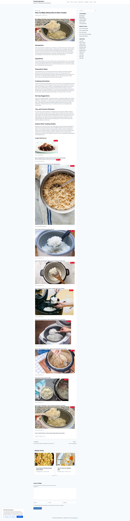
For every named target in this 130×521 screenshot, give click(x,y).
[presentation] (44, 459)
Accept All (20, 516)
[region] (13, 513)
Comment (35, 486)
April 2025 (81, 58)
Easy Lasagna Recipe (83, 30)
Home (68, 2)
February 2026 (82, 42)
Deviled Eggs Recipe (83, 36)
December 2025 (82, 45)
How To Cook (37, 10)
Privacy (90, 2)
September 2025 (82, 50)
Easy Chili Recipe (82, 32)
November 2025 (82, 47)
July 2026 (81, 41)
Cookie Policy (81, 2)
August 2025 (82, 51)
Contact (75, 2)
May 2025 (81, 56)
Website (65, 502)
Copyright (86, 2)
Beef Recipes (82, 15)
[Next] (73, 464)
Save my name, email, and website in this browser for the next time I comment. (49, 505)
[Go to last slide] (36, 464)
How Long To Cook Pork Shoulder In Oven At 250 (43, 442)
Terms (94, 2)
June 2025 (81, 55)
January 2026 (82, 44)
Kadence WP (75, 517)
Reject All (13, 516)
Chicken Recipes (82, 18)
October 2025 (82, 48)
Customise (6, 516)
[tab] (53, 475)
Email (50, 502)
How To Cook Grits (72, 442)
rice (44, 436)
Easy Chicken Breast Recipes (85, 34)
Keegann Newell (38, 15)
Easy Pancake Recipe (83, 28)
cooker (37, 436)
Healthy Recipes (82, 20)
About (71, 2)
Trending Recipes (82, 23)
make (41, 436)
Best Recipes (82, 17)
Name (35, 502)
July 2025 (81, 53)
